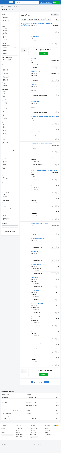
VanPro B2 (33, 84)
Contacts (3, 432)
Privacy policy (18, 430)
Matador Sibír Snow (35, 329)
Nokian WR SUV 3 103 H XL (37, 264)
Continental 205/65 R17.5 (37, 128)
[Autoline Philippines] (4, 2)
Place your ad (44, 53)
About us (3, 428)
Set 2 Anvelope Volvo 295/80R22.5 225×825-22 (41, 143)
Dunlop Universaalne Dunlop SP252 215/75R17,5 (42, 210)
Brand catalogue (19, 436)
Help (2, 430)
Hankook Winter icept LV (37, 343)
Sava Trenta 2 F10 (35, 277)
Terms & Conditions (19, 428)
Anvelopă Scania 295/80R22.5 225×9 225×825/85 (42, 156)
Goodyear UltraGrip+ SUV (37, 303)
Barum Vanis (34, 197)
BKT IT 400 (33, 58)
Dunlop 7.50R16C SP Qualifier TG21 (39, 223)
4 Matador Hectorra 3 (36, 251)
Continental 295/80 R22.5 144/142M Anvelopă (41, 23)
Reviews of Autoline (19, 434)
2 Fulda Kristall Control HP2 (37, 238)
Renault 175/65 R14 (35, 101)
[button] (55, 32)
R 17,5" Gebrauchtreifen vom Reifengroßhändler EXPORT (44, 183)
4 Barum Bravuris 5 (35, 290)
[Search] (16, 2)
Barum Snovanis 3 (35, 316)
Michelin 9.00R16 (35, 36)
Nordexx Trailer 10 (35, 71)
